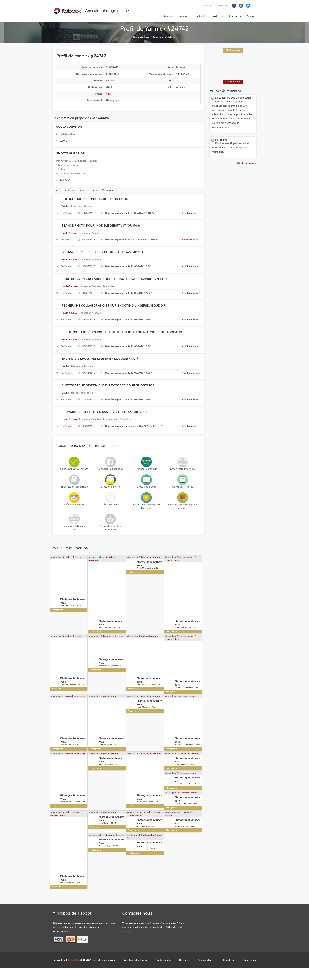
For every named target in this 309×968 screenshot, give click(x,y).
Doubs (65, 206)
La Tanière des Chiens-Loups (234, 97)
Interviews (235, 16)
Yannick (69, 213)
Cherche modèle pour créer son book (95, 199)
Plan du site (229, 960)
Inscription (223, 5)
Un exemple (249, 960)
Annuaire (168, 16)
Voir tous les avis (246, 163)
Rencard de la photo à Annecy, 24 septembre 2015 (104, 412)
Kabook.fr (73, 960)
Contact (126, 931)
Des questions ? (206, 960)
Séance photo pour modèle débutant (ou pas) (101, 226)
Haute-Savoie (69, 233)
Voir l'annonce (190, 213)
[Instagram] (241, 6)
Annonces (184, 16)
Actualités (201, 16)
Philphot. (223, 139)
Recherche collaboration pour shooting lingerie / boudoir (114, 306)
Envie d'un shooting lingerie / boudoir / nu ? (100, 359)
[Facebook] (234, 6)
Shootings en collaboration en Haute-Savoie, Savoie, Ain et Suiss (117, 279)
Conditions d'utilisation (135, 960)
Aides (216, 16)
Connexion (207, 5)
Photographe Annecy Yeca (236, 65)
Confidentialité (164, 960)
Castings (251, 16)
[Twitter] (248, 6)
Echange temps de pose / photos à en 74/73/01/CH (102, 252)
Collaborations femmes (150, 557)
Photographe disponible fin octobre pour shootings (108, 385)
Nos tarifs (184, 960)
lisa (130, 239)
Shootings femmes (71, 557)
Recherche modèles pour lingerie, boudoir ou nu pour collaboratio (122, 332)
